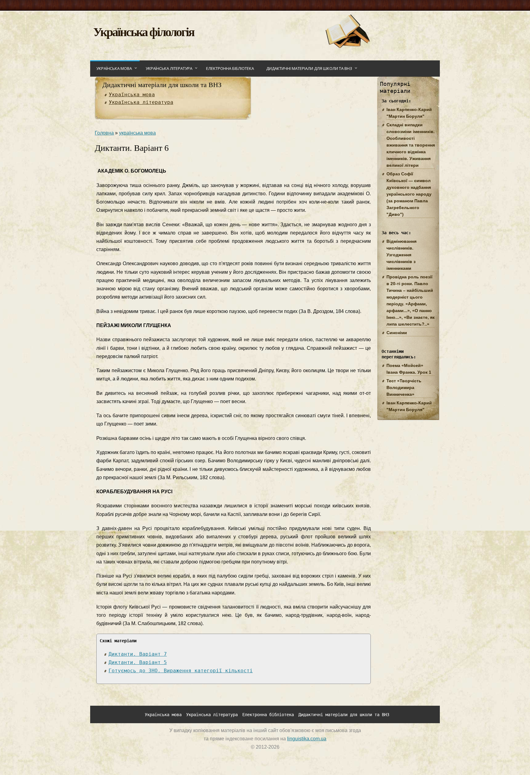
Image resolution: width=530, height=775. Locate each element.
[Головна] (347, 46)
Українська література (169, 68)
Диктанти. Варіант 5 (138, 662)
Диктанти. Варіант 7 (138, 654)
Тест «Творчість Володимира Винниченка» (403, 387)
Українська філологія (143, 31)
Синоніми (396, 332)
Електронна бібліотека (230, 68)
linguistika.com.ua (306, 738)
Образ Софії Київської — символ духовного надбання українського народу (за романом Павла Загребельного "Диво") (409, 194)
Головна (104, 133)
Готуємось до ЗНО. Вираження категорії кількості (181, 671)
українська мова (137, 133)
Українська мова (114, 68)
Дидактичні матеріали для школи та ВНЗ (309, 68)
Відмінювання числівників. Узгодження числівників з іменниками (401, 255)
